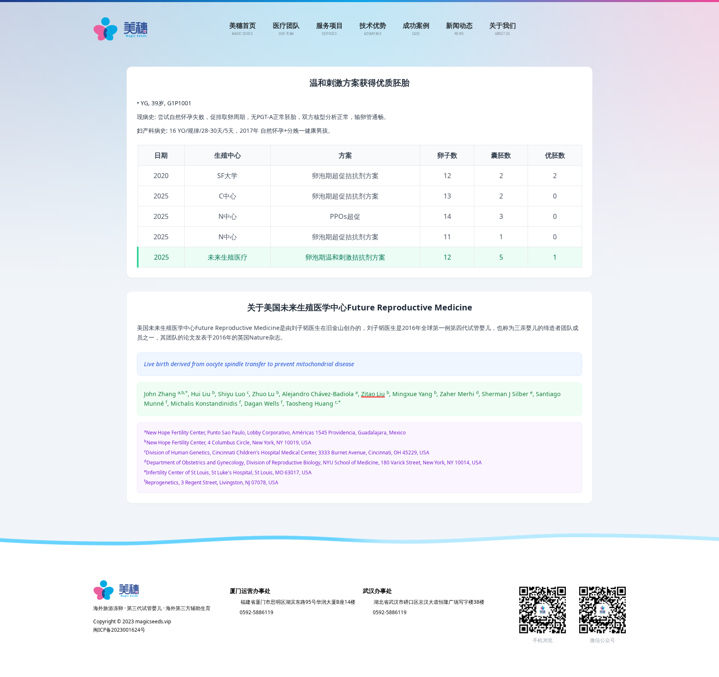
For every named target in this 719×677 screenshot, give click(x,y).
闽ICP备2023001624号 (119, 629)
